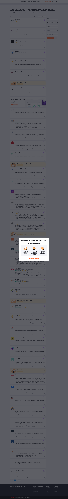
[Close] (48, 239)
